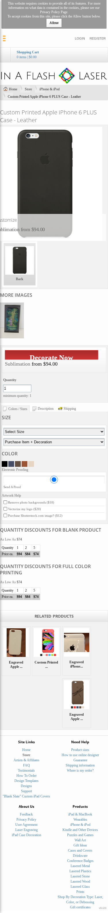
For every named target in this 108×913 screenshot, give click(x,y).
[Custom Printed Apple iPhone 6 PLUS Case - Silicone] (46, 642)
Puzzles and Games (80, 835)
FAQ (26, 765)
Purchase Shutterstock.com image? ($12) (35, 515)
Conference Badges (80, 861)
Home (13, 89)
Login (80, 38)
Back (19, 279)
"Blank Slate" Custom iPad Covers (26, 796)
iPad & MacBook (80, 814)
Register (98, 38)
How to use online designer (80, 755)
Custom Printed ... (46, 664)
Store (28, 89)
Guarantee (80, 760)
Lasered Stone (80, 876)
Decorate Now (51, 357)
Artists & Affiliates (26, 760)
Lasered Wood (80, 881)
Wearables (80, 820)
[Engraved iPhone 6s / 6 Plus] (76, 642)
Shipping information (80, 765)
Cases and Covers (80, 850)
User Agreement (26, 825)
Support (26, 791)
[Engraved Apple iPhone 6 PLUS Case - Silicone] (16, 642)
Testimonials (26, 770)
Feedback (26, 814)
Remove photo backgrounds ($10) (31, 502)
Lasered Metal (80, 866)
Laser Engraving (26, 830)
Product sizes (80, 750)
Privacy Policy (26, 820)
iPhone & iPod (49, 89)
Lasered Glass (80, 887)
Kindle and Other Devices (80, 830)
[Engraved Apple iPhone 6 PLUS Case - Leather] (76, 694)
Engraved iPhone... (76, 664)
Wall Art (80, 840)
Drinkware (80, 856)
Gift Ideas (80, 845)
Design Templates (26, 781)
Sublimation (17, 364)
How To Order (26, 776)
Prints (80, 892)
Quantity (9, 380)
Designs (26, 786)
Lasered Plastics (80, 871)
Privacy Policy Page (53, 12)
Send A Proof (12, 487)
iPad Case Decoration (26, 835)
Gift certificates (80, 907)
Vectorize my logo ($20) (24, 509)
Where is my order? (80, 770)
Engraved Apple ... (16, 664)
